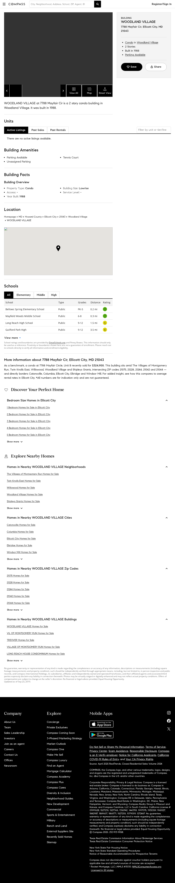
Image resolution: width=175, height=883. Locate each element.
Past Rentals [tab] (58, 130)
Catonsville (35, 373)
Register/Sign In (162, 4)
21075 (123, 369)
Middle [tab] (41, 294)
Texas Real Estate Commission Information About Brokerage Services (126, 838)
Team (7, 727)
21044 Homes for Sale (18, 603)
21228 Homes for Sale (18, 582)
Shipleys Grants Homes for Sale (23, 501)
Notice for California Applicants (137, 755)
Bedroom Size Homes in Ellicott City (31, 400)
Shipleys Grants (82, 369)
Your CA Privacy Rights (139, 759)
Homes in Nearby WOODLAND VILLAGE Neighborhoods (46, 467)
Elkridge (75, 373)
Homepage (10, 216)
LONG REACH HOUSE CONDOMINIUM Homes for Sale (36, 653)
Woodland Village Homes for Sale (25, 494)
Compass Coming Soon (61, 732)
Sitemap (51, 842)
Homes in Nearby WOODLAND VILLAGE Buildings (42, 619)
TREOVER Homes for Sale (20, 640)
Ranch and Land (57, 825)
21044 (159, 369)
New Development (58, 804)
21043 (62, 216)
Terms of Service (155, 747)
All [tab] (8, 294)
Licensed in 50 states (102, 870)
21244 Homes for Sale (18, 589)
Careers (9, 749)
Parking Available (135, 54)
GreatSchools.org (57, 342)
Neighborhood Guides (60, 798)
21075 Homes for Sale (18, 575)
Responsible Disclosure (143, 751)
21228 (130, 369)
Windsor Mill (93, 373)
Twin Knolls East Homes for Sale (24, 480)
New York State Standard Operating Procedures (115, 850)
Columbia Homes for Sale (20, 531)
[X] (169, 728)
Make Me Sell (55, 754)
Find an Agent (55, 765)
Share (157, 66)
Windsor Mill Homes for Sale (22, 552)
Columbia (49, 373)
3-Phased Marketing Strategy (64, 738)
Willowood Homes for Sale (21, 487)
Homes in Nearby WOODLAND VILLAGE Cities (39, 518)
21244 (138, 369)
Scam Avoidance (118, 751)
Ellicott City (50, 216)
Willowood (37, 369)
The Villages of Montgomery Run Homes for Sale (33, 474)
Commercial (54, 809)
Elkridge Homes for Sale (19, 545)
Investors (9, 738)
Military (51, 820)
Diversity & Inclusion (59, 793)
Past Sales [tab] (37, 130)
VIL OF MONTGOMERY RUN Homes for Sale (30, 633)
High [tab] (54, 294)
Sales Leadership (14, 732)
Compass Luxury (57, 760)
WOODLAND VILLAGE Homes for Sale (27, 626)
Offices (8, 760)
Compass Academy (58, 776)
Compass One (55, 749)
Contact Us (11, 754)
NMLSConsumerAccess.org (146, 866)
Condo (129, 42)
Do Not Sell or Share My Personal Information (117, 747)
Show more (13, 441)
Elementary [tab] (24, 294)
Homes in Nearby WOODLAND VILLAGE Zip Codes (42, 568)
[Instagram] (169, 712)
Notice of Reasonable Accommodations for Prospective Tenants (123, 853)
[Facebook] (169, 720)
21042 (146, 369)
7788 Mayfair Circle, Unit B (55, 365)
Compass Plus (55, 782)
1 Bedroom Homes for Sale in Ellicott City (28, 407)
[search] (97, 4)
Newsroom (10, 765)
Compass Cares (56, 787)
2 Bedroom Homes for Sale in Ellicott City (28, 414)
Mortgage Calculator (59, 771)
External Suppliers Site (60, 831)
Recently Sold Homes (59, 836)
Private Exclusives (57, 727)
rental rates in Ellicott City (19, 377)
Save (134, 66)
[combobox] (61, 4)
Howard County (33, 216)
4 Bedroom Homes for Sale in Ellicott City (28, 428)
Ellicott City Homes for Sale (21, 538)
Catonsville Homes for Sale (21, 524)
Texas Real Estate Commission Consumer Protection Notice (121, 841)
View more (11, 337)
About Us (9, 722)
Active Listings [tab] (16, 130)
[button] (4, 4)
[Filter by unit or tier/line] (154, 130)
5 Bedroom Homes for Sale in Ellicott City (28, 434)
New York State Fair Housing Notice (109, 847)
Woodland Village (147, 42)
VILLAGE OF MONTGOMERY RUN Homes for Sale (33, 646)
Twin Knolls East (20, 369)
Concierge (53, 722)
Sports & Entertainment (61, 815)
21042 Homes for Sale (18, 596)
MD (20, 216)
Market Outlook (56, 743)
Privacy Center (98, 751)
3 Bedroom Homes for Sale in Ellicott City (28, 421)
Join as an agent (14, 743)
